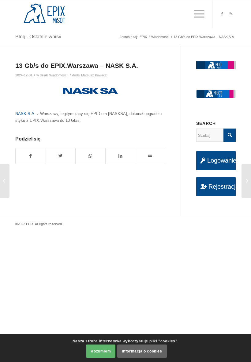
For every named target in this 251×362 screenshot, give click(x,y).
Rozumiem (101, 351)
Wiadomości (58, 75)
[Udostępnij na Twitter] (61, 156)
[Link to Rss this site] (231, 14)
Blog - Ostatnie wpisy (38, 36)
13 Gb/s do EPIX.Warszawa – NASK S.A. (76, 65)
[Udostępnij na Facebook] (31, 156)
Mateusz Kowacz (94, 75)
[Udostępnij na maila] (150, 156)
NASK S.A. (25, 113)
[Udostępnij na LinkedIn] (120, 156)
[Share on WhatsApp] (90, 156)
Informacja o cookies (142, 351)
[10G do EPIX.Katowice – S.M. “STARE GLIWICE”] (4, 181)
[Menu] (196, 14)
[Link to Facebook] (222, 14)
